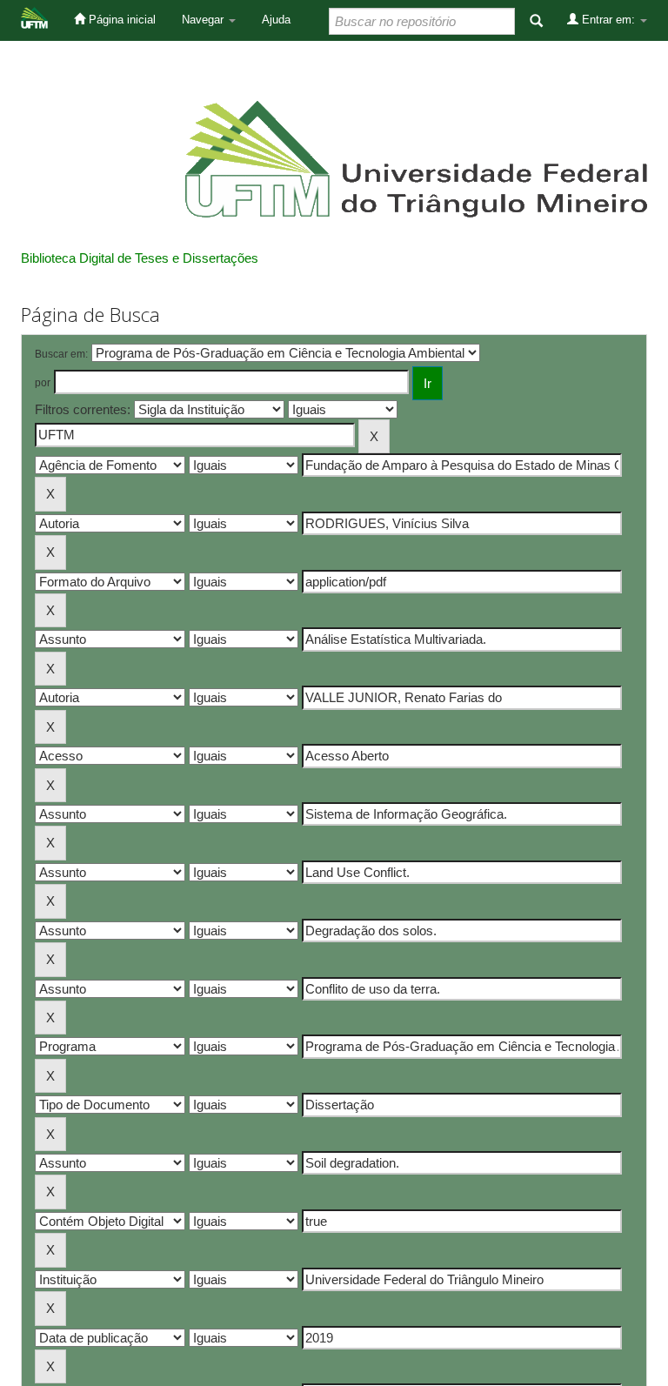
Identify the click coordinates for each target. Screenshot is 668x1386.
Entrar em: (608, 19)
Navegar (204, 19)
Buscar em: (61, 354)
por (42, 383)
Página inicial (120, 19)
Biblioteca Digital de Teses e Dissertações (139, 258)
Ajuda (276, 19)
